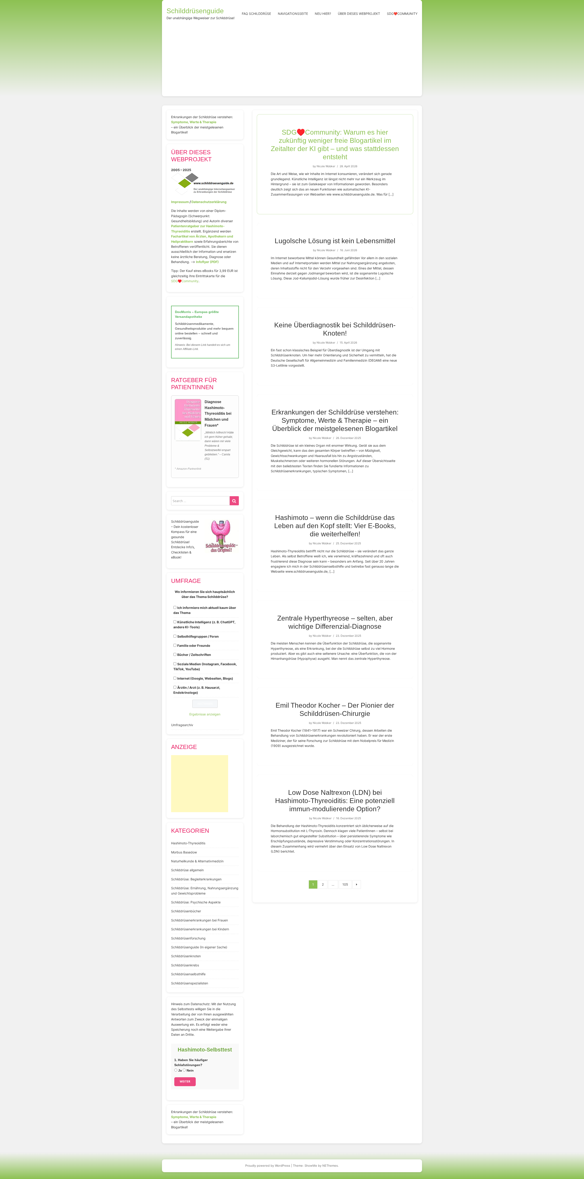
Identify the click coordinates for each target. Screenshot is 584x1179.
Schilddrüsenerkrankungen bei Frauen (199, 920)
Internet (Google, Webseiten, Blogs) (205, 678)
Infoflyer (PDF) (207, 262)
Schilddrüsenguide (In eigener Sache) (199, 947)
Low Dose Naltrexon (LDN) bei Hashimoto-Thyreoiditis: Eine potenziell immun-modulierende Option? (335, 801)
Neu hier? (323, 14)
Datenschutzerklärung (209, 202)
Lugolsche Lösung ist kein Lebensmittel (335, 241)
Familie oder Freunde (193, 645)
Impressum (180, 202)
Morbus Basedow (184, 852)
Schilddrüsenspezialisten (189, 983)
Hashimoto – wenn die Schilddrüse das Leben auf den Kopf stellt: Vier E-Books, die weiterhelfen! (335, 526)
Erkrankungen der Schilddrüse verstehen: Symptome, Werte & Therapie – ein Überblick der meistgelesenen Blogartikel (335, 420)
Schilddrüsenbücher (186, 911)
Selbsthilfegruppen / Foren (198, 636)
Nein (190, 1070)
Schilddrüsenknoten (186, 956)
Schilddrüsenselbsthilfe (188, 974)
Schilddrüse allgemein (187, 870)
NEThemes (330, 1165)
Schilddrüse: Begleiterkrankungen (196, 879)
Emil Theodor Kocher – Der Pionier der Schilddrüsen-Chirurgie (335, 709)
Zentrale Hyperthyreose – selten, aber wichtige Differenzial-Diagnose (335, 622)
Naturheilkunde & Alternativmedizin (197, 861)
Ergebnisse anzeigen (204, 714)
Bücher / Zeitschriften (194, 655)
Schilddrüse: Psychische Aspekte (196, 902)
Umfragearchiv (182, 725)
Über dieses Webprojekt (359, 14)
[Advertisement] (292, 57)
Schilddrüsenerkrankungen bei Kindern (200, 929)
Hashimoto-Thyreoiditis (188, 843)
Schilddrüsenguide (195, 11)
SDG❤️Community (402, 14)
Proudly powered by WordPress (267, 1165)
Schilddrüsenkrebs (185, 965)
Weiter (185, 1081)
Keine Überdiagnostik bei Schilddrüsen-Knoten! (335, 329)
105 (345, 884)
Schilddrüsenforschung (188, 938)
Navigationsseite (293, 14)
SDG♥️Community (184, 281)
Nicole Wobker (326, 166)
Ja (179, 1070)
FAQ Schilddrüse (256, 14)
